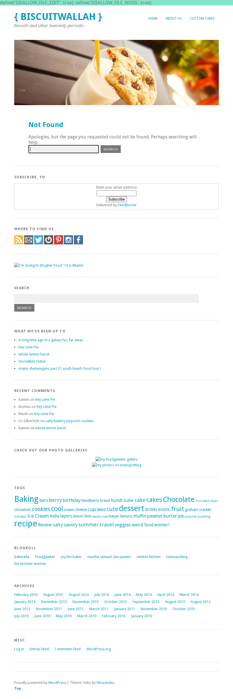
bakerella (21, 557)
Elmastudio (106, 682)
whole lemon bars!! (33, 354)
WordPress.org (98, 649)
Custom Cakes (202, 19)
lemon (78, 516)
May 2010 (64, 616)
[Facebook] (78, 243)
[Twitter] (38, 243)
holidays (20, 516)
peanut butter (162, 516)
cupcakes (97, 509)
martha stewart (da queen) (109, 557)
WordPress (57, 682)
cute (112, 509)
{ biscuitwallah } (58, 16)
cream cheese (75, 509)
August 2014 (79, 594)
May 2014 (144, 594)
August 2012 (201, 602)
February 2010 (113, 616)
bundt (117, 500)
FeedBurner (127, 205)
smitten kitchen (148, 557)
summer (88, 525)
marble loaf (100, 516)
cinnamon (22, 509)
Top (17, 688)
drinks (151, 509)
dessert (131, 508)
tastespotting (177, 557)
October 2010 (183, 609)
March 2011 (98, 609)
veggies (123, 525)
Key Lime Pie (28, 347)
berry (55, 500)
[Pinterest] (58, 243)
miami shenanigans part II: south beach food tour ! (59, 368)
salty (58, 525)
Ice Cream (38, 516)
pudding (204, 516)
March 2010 (86, 616)
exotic (164, 509)
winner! (161, 525)
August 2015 (53, 594)
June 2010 (42, 616)
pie (181, 516)
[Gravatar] (48, 243)
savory (71, 525)
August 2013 (175, 602)
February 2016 (26, 594)
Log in (19, 649)
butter (129, 500)
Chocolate (178, 499)
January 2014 (24, 602)
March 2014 (189, 594)
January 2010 (141, 616)
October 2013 (115, 602)
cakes (154, 499)
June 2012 (22, 609)
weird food (142, 525)
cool (57, 509)
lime (87, 516)
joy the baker (71, 557)
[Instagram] (68, 243)
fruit (177, 508)
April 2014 (165, 594)
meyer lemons (120, 516)
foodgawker (45, 557)
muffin (139, 516)
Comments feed (68, 649)
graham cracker (198, 509)
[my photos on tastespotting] (116, 465)
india (54, 516)
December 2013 (54, 602)
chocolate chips (206, 501)
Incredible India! (31, 361)
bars (43, 500)
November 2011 (49, 609)
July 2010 (21, 616)
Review (45, 525)
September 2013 (145, 602)
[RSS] (18, 243)
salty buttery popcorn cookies (69, 421)
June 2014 (122, 594)
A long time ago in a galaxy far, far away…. (53, 340)
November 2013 (85, 602)
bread (105, 500)
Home (153, 19)
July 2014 (101, 594)
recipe (25, 523)
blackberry (90, 500)
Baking (26, 499)
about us (174, 19)
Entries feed (39, 649)
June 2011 (76, 609)
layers (66, 516)
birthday (72, 500)
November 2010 (154, 609)
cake (140, 500)
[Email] (28, 243)
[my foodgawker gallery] (116, 459)
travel (106, 525)
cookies (41, 509)
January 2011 (124, 609)
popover (191, 516)
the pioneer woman (30, 563)
